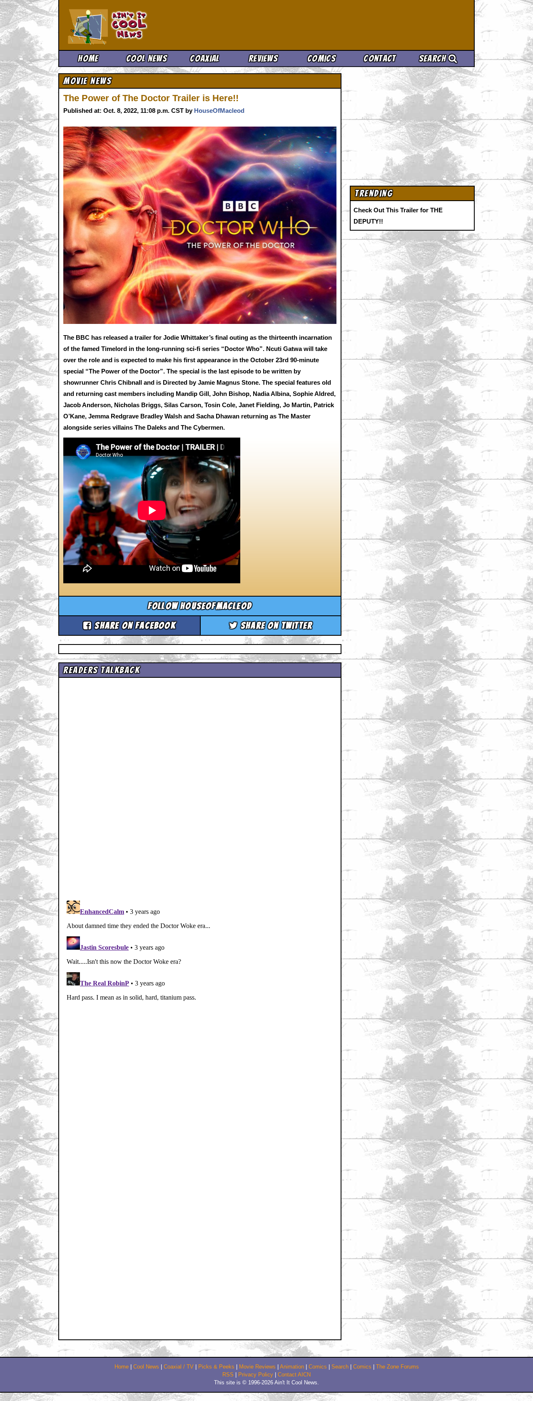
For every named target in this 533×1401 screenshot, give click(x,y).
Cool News (146, 58)
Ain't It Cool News (129, 25)
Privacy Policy (255, 1375)
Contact (380, 58)
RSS (228, 1375)
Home (88, 58)
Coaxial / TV (179, 1367)
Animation (292, 1367)
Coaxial (204, 58)
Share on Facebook (134, 625)
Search (433, 58)
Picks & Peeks (216, 1367)
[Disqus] (199, 1001)
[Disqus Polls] (200, 786)
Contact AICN (294, 1375)
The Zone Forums (397, 1367)
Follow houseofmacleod (200, 606)
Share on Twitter (275, 625)
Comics (321, 58)
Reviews (263, 58)
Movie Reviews (257, 1367)
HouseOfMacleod (219, 110)
